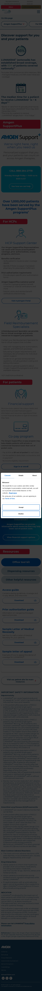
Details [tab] (21, 475)
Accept (21, 507)
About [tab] (34, 475)
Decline (21, 514)
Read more (13, 493)
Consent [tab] (7, 475)
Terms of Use (10, 498)
